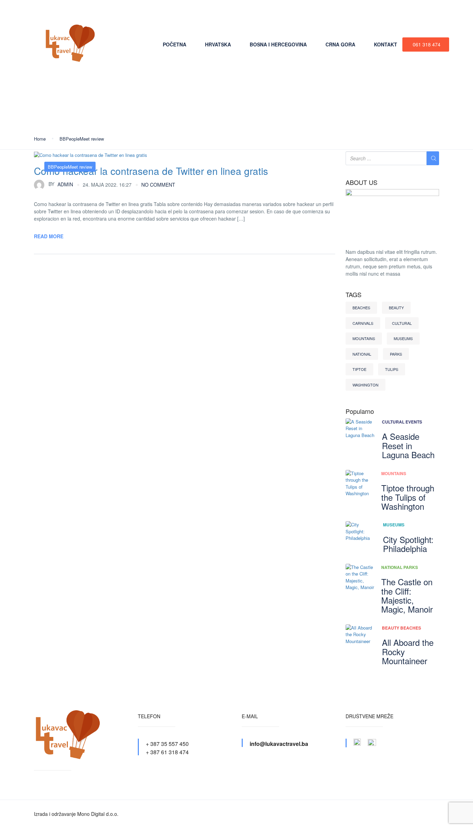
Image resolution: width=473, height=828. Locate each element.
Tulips (391, 369)
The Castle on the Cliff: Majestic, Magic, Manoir (407, 595)
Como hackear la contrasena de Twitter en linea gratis (151, 171)
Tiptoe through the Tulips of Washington (407, 497)
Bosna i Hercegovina (278, 44)
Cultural (402, 323)
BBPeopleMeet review (82, 138)
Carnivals (362, 323)
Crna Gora (340, 44)
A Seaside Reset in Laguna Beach (408, 445)
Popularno (360, 411)
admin (60, 183)
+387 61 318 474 (417, 12)
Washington (365, 385)
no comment (158, 184)
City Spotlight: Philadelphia (408, 543)
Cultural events (402, 422)
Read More (48, 236)
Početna (174, 44)
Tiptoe (359, 369)
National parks (399, 567)
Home (40, 138)
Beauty (396, 307)
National (361, 354)
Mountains (363, 338)
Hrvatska (218, 44)
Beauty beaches (401, 628)
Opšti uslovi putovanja (178, 12)
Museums (403, 338)
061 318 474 (426, 44)
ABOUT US (361, 182)
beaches (361, 307)
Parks (396, 354)
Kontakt (385, 44)
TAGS (354, 294)
